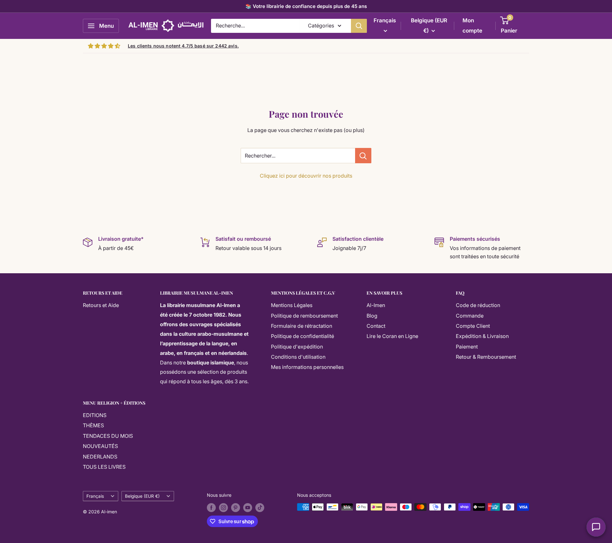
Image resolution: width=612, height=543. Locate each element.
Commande (470, 315)
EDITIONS (94, 415)
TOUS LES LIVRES (104, 467)
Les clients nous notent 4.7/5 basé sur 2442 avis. (183, 45)
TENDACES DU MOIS (108, 436)
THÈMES (93, 425)
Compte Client (473, 326)
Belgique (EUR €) (142, 496)
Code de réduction (478, 305)
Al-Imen (376, 305)
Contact (376, 326)
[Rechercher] (359, 26)
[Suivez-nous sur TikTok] (259, 507)
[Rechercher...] (363, 155)
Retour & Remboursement (486, 357)
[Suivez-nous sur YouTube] (247, 507)
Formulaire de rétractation (301, 326)
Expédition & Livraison (482, 336)
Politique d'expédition (297, 346)
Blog (372, 315)
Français (95, 496)
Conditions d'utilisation (298, 357)
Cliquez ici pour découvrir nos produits (306, 175)
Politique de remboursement (304, 315)
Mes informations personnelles (307, 367)
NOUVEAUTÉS (100, 446)
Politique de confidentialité (302, 336)
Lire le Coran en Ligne (392, 336)
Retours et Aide (101, 305)
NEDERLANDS (100, 456)
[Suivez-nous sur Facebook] (211, 507)
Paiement (467, 346)
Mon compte (472, 25)
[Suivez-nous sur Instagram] (223, 507)
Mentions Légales (291, 305)
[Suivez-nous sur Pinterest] (235, 507)
